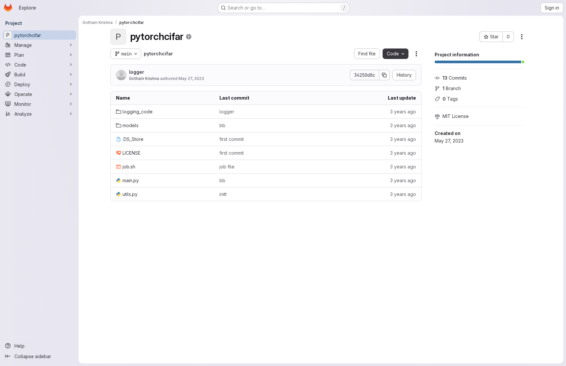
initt (223, 194)
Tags (450, 99)
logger (136, 72)
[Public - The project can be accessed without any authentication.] (188, 36)
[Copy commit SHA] (384, 75)
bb (222, 125)
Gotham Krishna (144, 78)
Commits (455, 78)
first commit (231, 139)
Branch (452, 88)
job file (227, 166)
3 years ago (403, 111)
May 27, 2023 (191, 78)
